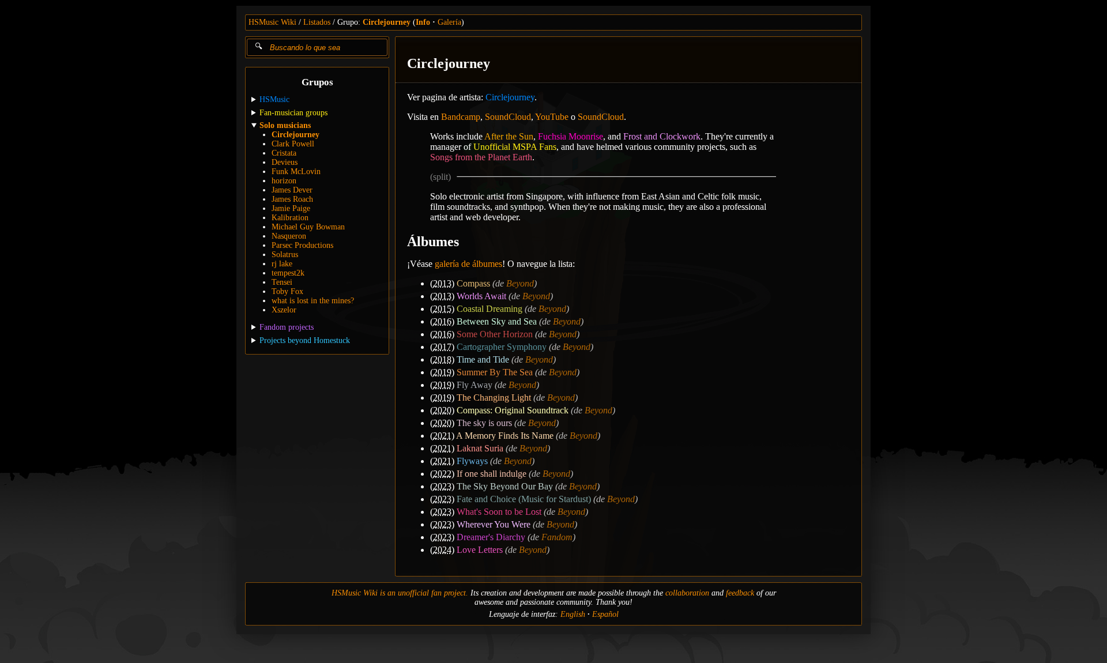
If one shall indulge (491, 474)
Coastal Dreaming (489, 309)
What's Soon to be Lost (499, 512)
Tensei (282, 282)
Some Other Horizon (495, 334)
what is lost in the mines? (313, 300)
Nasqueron (289, 236)
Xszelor (284, 310)
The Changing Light (494, 397)
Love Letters (480, 550)
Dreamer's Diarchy (491, 537)
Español (605, 614)
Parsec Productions (302, 245)
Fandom (557, 537)
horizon (284, 180)
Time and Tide (483, 359)
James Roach (292, 199)
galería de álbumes (468, 264)
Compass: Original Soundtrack (512, 410)
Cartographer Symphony (502, 347)
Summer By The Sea (495, 372)
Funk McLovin (296, 171)
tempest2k (288, 273)
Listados (316, 22)
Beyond (520, 283)
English (572, 614)
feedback (740, 593)
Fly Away (474, 385)
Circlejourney (387, 22)
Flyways (472, 461)
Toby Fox (287, 291)
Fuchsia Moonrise (570, 136)
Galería (449, 22)
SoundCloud (508, 117)
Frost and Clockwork (662, 136)
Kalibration (290, 217)
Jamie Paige (291, 208)
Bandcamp (460, 117)
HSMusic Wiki (272, 22)
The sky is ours (484, 423)
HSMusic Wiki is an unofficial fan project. (400, 593)
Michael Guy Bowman (308, 227)
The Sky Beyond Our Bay (505, 486)
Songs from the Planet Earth (481, 157)
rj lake (282, 263)
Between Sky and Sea (497, 321)
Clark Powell (293, 144)
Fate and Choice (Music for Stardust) (524, 499)
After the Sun (508, 136)
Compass (473, 283)
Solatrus (285, 254)
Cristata (284, 153)
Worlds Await (481, 296)
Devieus (285, 162)
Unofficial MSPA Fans (514, 147)
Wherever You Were (493, 524)
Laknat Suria (480, 448)
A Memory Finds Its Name (505, 435)
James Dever (292, 190)
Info (423, 22)
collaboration (687, 593)
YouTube (551, 117)
